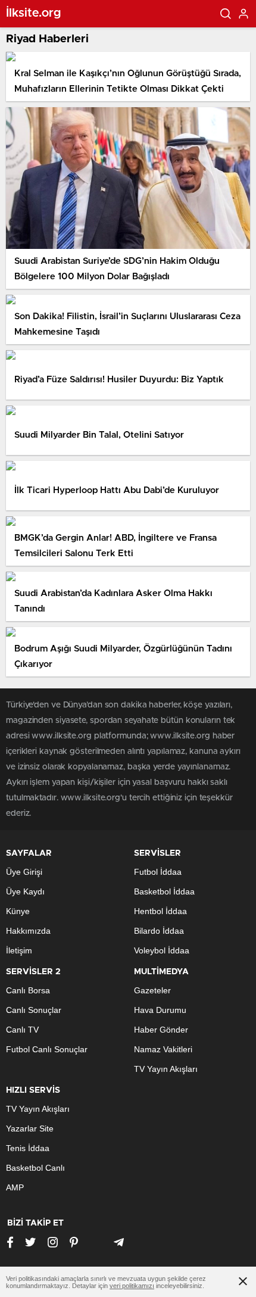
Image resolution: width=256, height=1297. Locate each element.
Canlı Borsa (28, 990)
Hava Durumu (160, 1010)
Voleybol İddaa (161, 950)
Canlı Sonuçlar (33, 1010)
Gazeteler (152, 990)
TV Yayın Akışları (166, 1069)
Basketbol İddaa (164, 891)
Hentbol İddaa (160, 911)
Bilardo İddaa (159, 931)
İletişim (19, 950)
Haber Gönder (161, 1029)
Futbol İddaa (158, 872)
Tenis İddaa (27, 1148)
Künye (18, 911)
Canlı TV (22, 1029)
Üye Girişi (24, 872)
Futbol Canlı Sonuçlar (47, 1049)
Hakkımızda (28, 931)
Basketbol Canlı (35, 1168)
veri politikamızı (132, 1285)
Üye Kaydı (25, 891)
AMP (15, 1187)
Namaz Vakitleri (163, 1049)
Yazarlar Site (30, 1128)
